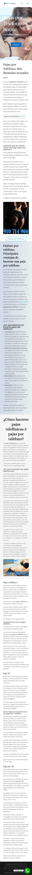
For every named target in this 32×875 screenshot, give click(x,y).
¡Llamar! (16, 44)
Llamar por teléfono (16, 239)
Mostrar (22, 116)
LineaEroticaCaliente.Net (14, 864)
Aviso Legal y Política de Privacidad (16, 872)
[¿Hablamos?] (27, 871)
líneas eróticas (24, 302)
